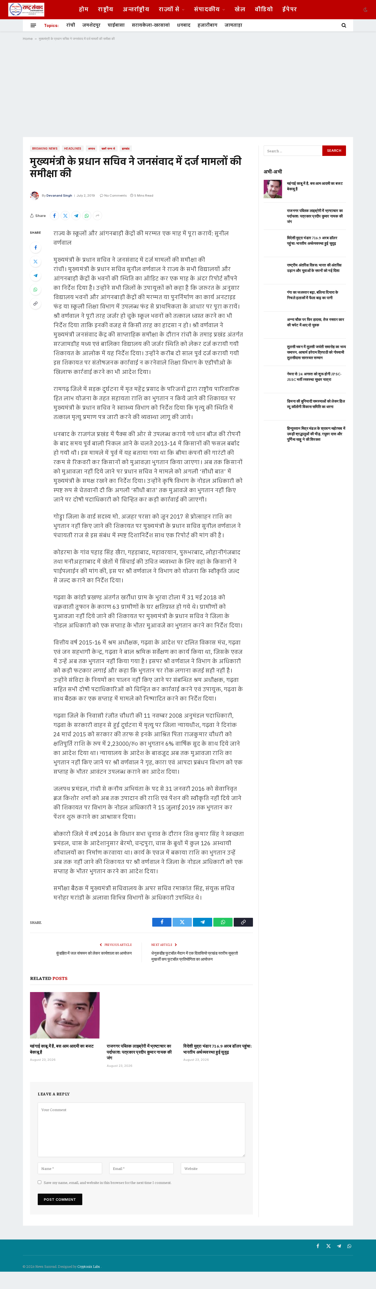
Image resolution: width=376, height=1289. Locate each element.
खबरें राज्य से (108, 148)
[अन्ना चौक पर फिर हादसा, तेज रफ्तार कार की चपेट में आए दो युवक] (273, 325)
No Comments (115, 195)
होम (84, 9)
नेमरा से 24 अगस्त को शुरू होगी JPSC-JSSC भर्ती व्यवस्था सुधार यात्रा (314, 376)
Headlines (72, 148)
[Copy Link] (35, 303)
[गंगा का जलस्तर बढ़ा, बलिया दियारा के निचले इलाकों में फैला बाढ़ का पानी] (273, 298)
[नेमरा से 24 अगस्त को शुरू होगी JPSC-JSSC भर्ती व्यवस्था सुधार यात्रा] (273, 379)
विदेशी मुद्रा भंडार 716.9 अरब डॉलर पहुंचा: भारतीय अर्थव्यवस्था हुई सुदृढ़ (217, 1048)
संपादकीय (207, 9)
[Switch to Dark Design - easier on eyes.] (365, 9)
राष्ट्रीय (105, 9)
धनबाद (183, 25)
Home (28, 39)
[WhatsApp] (35, 289)
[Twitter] (35, 261)
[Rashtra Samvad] (26, 9)
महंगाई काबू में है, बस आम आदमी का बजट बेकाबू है (62, 1048)
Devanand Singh (59, 195)
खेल (240, 9)
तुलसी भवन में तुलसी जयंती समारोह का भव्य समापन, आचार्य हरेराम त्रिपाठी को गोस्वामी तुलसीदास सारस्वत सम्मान (316, 352)
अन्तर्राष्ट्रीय (136, 9)
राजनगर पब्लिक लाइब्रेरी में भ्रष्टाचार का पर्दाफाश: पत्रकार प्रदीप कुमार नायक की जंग (139, 1052)
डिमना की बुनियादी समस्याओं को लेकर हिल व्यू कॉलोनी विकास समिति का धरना (316, 403)
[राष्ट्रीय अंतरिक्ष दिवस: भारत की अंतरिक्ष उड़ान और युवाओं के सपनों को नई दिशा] (273, 270)
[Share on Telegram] (76, 215)
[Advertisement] (188, 88)
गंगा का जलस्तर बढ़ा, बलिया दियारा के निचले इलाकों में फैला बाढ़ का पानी (312, 295)
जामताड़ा (233, 25)
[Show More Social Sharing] (97, 215)
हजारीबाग (207, 25)
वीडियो (264, 9)
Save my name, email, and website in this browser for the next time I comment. (107, 1182)
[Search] (343, 25)
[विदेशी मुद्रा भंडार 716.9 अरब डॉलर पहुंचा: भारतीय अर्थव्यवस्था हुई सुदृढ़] (218, 1015)
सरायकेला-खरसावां (151, 25)
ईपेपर (289, 9)
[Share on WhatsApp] (86, 215)
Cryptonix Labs (89, 1266)
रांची (70, 25)
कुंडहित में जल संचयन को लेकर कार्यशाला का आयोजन (94, 952)
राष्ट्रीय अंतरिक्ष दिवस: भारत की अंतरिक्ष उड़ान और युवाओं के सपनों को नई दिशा (314, 267)
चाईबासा (116, 25)
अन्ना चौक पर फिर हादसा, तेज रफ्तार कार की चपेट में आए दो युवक (315, 322)
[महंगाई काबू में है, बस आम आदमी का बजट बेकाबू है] (65, 1015)
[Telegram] (35, 275)
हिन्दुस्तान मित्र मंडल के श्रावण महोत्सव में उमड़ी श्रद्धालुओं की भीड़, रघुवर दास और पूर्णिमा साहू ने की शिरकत (316, 434)
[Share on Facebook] (54, 215)
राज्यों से (169, 9)
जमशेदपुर (91, 25)
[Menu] (33, 25)
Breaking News (45, 148)
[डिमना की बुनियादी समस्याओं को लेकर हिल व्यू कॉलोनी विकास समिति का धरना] (273, 407)
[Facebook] (35, 247)
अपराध (91, 148)
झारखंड (126, 148)
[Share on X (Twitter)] (65, 215)
